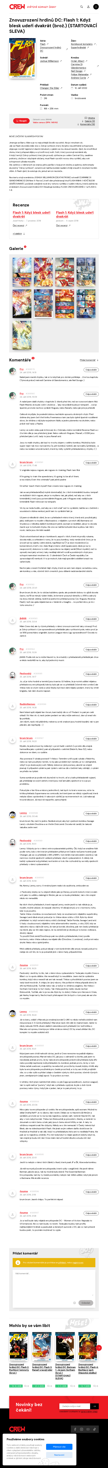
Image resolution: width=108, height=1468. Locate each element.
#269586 (41, 704)
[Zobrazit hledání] (81, 6)
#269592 (33, 1011)
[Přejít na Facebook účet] (75, 1429)
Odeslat (86, 1302)
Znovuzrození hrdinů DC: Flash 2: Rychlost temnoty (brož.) (19, 1368)
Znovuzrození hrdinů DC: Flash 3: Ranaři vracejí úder (42, 1367)
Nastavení (59, 1455)
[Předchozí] (9, 1348)
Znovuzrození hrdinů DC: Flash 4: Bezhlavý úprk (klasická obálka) (88, 1368)
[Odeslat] (94, 1406)
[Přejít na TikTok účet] (94, 1429)
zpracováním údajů (89, 1411)
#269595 (39, 1154)
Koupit (23, 120)
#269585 (37, 673)
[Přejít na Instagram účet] (82, 1429)
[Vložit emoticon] (74, 1303)
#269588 (33, 813)
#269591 (34, 965)
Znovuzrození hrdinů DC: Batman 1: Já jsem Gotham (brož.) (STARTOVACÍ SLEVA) (65, 1371)
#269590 (39, 877)
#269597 (34, 1212)
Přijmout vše (59, 1446)
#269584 (30, 649)
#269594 (34, 1101)
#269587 (39, 738)
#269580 (30, 393)
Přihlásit (88, 6)
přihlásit (62, 1262)
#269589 (37, 840)
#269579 (30, 369)
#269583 (33, 618)
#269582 (30, 584)
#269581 (39, 462)
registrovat (78, 1262)
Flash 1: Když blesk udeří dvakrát (31, 215)
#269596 (34, 1191)
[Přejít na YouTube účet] (88, 1429)
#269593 (39, 1045)
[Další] (99, 1348)
